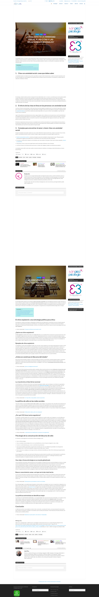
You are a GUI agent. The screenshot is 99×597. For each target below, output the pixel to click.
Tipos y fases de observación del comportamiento (41, 165)
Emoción (26, 534)
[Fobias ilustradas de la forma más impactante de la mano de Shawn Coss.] (52, 164)
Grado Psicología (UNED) (74, 59)
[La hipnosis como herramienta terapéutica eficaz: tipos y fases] (52, 541)
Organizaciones (46, 540)
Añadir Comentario (38, 44)
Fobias (61, 163)
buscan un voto (32, 487)
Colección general (76, 62)
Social (45, 34)
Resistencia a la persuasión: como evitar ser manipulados (36, 514)
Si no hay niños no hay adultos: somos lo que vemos (35, 397)
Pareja (41, 34)
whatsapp (39, 157)
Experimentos (40, 163)
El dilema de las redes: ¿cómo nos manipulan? (33, 412)
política (36, 534)
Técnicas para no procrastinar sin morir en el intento (35, 481)
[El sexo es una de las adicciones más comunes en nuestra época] (17, 164)
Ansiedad (37, 34)
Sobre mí (76, 3)
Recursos (66, 3)
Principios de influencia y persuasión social (33, 329)
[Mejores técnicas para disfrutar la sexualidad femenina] (17, 541)
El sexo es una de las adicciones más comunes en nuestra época (25, 165)
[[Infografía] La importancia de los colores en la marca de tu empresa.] (35, 541)
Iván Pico (44, 287)
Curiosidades (57, 163)
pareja (30, 157)
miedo (30, 534)
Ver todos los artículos (61, 170)
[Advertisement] (49, 15)
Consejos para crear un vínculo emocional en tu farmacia (49, 581)
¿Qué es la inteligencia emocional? (31, 366)
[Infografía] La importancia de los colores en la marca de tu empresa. (43, 543)
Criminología (39, 277)
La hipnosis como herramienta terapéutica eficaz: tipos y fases (60, 542)
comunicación (21, 534)
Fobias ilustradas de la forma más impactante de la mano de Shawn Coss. (60, 165)
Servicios (60, 3)
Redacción (45, 44)
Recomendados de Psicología (73, 61)
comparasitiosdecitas (21, 110)
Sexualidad (22, 163)
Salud (63, 163)
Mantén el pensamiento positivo (22, 137)
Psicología (55, 3)
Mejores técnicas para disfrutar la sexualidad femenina (25, 542)
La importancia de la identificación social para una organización (37, 432)
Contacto (81, 3)
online (27, 157)
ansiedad (20, 157)
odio (33, 534)
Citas (24, 157)
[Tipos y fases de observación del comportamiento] (35, 164)
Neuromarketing (40, 540)
